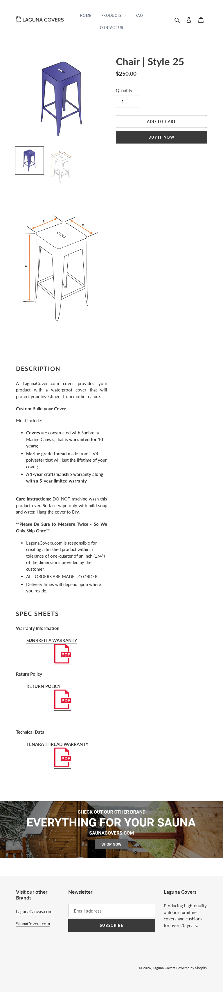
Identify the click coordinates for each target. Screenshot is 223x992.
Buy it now (161, 137)
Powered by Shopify (191, 968)
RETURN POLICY (43, 686)
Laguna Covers (164, 968)
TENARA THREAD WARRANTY (57, 744)
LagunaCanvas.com (34, 911)
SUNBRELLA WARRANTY (51, 640)
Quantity (124, 90)
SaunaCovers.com (33, 923)
